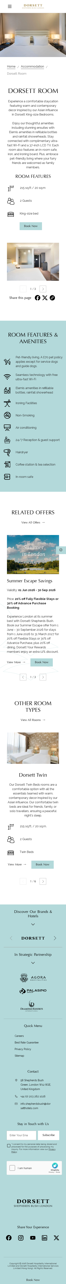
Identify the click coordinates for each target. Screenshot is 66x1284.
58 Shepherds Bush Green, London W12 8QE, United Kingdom (36, 1085)
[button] (43, 289)
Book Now (33, 1280)
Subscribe (49, 1135)
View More (14, 662)
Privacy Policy (23, 1049)
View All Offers (30, 522)
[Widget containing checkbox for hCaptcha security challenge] (34, 1168)
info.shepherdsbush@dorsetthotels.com (36, 1106)
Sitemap (19, 1055)
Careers (19, 1035)
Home (11, 66)
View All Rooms (31, 720)
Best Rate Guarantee (26, 1042)
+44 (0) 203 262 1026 (33, 1096)
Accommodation (32, 66)
